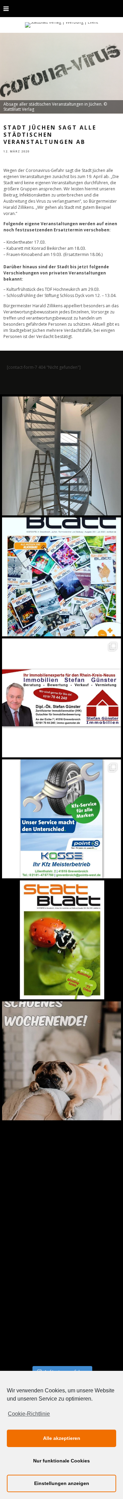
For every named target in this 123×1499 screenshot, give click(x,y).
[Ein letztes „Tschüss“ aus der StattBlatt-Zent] (61, 576)
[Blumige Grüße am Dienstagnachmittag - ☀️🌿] (61, 1302)
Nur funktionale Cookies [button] (61, 1460)
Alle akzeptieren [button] (61, 1438)
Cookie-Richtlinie (29, 1414)
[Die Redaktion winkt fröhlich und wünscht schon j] (61, 1060)
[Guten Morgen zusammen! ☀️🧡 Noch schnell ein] (61, 1181)
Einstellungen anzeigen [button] (61, 1483)
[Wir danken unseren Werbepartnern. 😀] (61, 697)
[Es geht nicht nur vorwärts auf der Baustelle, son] (61, 455)
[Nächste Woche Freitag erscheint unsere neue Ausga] (61, 939)
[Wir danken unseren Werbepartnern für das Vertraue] (61, 818)
